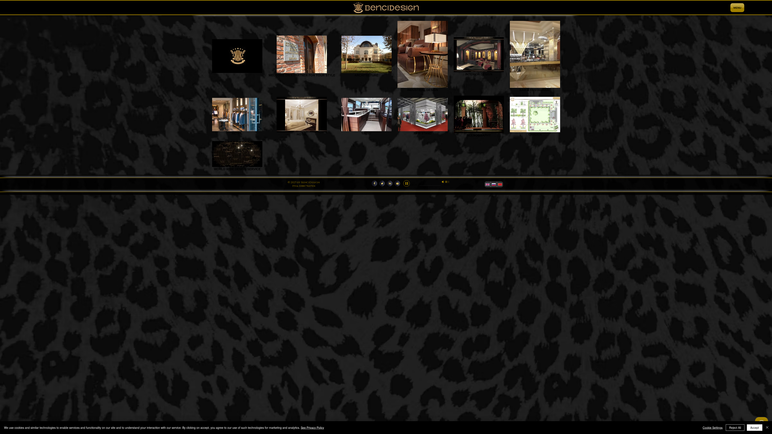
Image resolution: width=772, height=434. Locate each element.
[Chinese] (500, 184)
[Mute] (443, 182)
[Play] (406, 183)
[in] (389, 183)
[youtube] (397, 183)
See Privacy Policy (312, 428)
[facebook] (374, 183)
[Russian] (494, 184)
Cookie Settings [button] (713, 428)
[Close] (767, 427)
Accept (754, 428)
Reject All (735, 428)
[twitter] (382, 183)
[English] (488, 184)
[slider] (448, 182)
